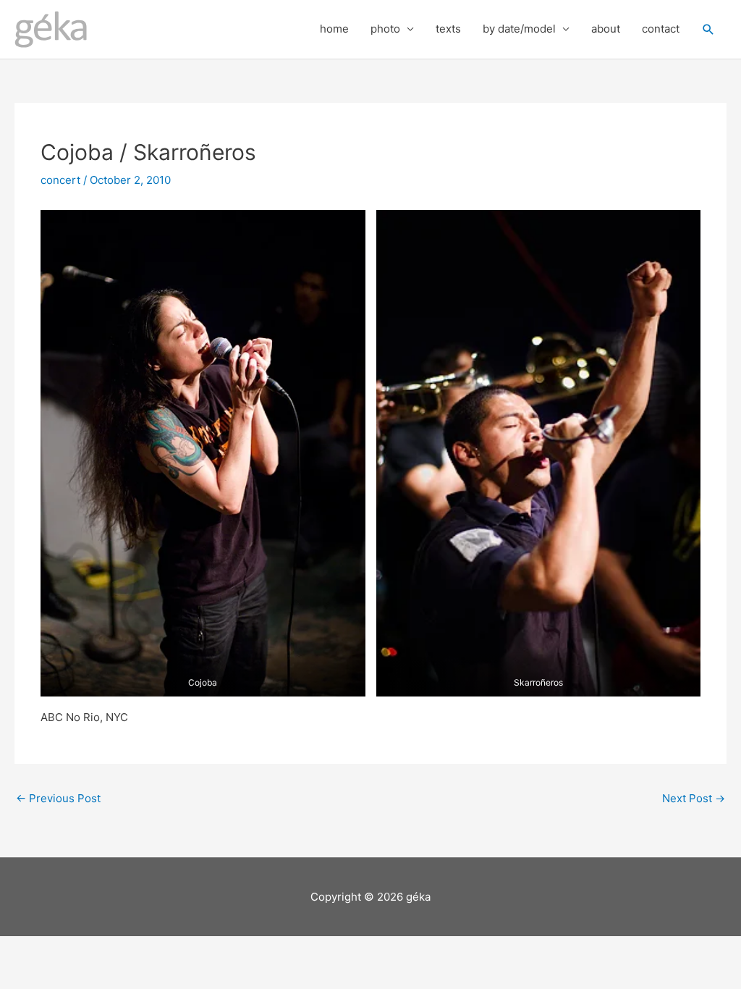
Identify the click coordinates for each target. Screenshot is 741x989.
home (334, 28)
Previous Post (58, 798)
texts (448, 28)
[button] (708, 29)
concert (60, 180)
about (605, 28)
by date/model (519, 28)
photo (385, 28)
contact (660, 28)
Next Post (693, 798)
